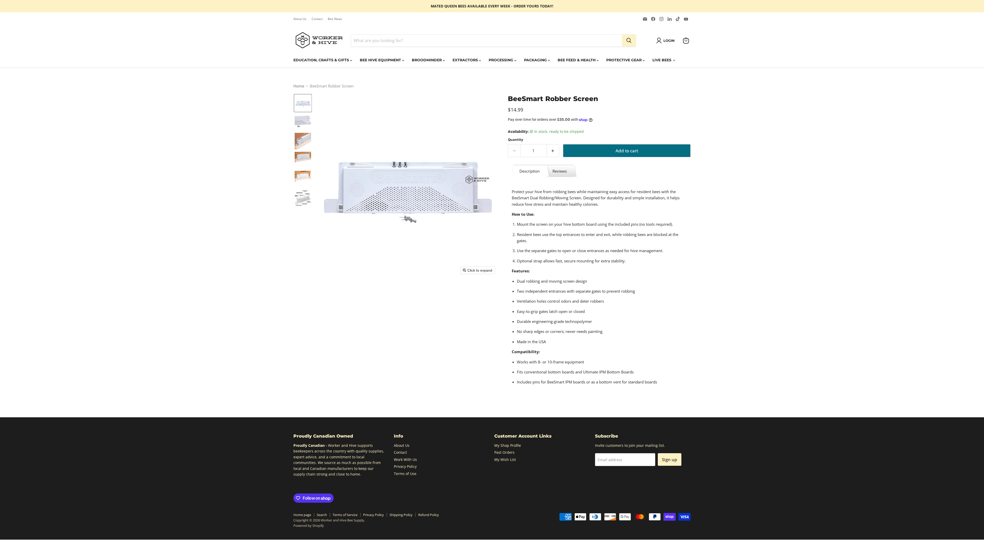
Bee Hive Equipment (381, 60)
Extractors (466, 60)
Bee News (335, 19)
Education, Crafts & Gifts (321, 60)
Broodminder (427, 60)
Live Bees (662, 60)
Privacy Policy (405, 466)
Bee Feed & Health (577, 60)
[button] (666, 40)
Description (529, 171)
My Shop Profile (507, 445)
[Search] (629, 40)
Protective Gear (624, 60)
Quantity (515, 140)
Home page (302, 514)
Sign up (669, 459)
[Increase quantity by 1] (553, 150)
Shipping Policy (401, 514)
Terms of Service (345, 514)
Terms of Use (405, 473)
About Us (299, 19)
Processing (501, 60)
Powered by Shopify (308, 525)
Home (298, 86)
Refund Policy (428, 514)
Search (322, 514)
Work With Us (405, 459)
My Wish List (505, 459)
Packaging (536, 60)
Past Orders (504, 452)
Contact (317, 19)
